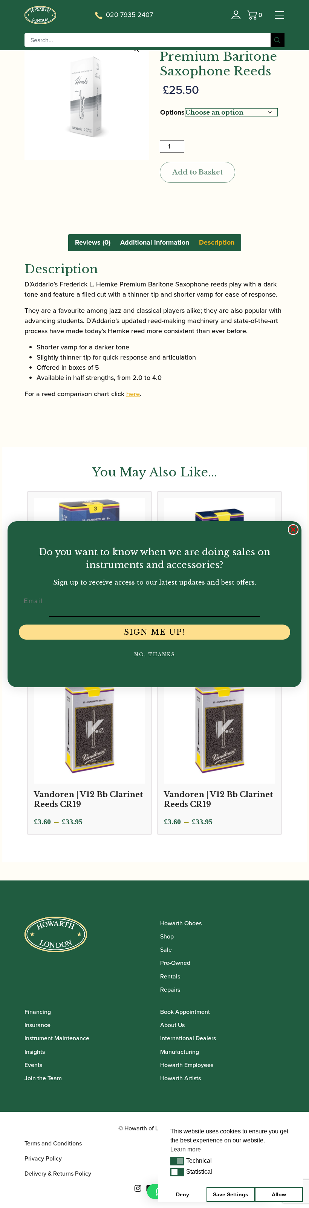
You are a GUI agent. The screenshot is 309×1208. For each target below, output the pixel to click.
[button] (177, 1161)
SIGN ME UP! (154, 632)
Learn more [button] (185, 1149)
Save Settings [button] (230, 1194)
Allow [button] (279, 1194)
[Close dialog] (293, 529)
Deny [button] (182, 1194)
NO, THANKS (154, 654)
